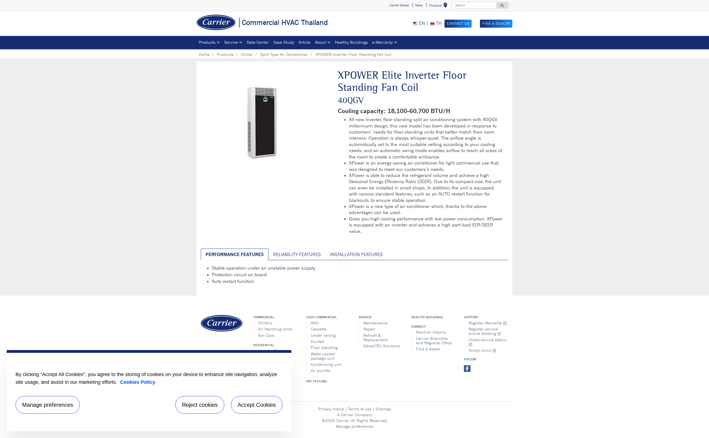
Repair (369, 329)
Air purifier (321, 370)
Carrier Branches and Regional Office (434, 340)
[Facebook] (467, 368)
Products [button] (207, 42)
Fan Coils (266, 335)
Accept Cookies (257, 405)
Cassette (319, 329)
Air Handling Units (275, 329)
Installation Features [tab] (356, 254)
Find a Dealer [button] (496, 23)
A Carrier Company (354, 414)
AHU (315, 322)
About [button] (320, 42)
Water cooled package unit (323, 356)
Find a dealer (428, 348)
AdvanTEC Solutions (381, 345)
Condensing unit (326, 364)
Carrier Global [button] (399, 5)
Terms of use (359, 408)
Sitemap (383, 408)
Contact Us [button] (458, 23)
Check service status (487, 341)
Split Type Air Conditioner (284, 54)
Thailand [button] (439, 6)
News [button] (419, 5)
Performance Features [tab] (234, 254)
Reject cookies (200, 405)
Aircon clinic (482, 350)
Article (304, 42)
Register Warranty (488, 322)
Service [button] (231, 42)
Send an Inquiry (431, 332)
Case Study (283, 42)
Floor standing (324, 347)
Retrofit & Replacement (375, 337)
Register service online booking (485, 331)
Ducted (317, 341)
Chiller (247, 54)
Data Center (258, 42)
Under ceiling (323, 335)
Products (225, 54)
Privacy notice (331, 408)
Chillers (265, 322)
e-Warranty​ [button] (382, 42)
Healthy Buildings (351, 42)
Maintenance (375, 322)
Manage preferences (355, 426)
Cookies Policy (137, 382)
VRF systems (316, 381)
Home (204, 54)
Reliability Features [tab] (297, 254)
